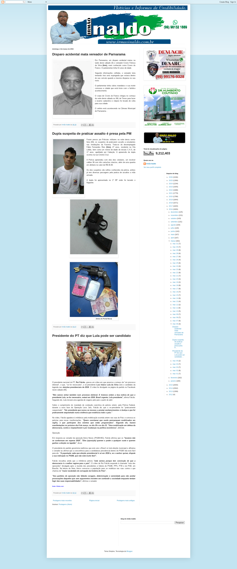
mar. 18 (176, 285)
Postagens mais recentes (62, 501)
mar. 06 (176, 324)
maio (173, 234)
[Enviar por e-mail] (82, 125)
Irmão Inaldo (151, 164)
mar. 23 (176, 269)
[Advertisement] (66, 531)
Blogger (129, 551)
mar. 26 (176, 260)
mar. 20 (176, 279)
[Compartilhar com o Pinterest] (92, 125)
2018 (171, 203)
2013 (171, 391)
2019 (171, 200)
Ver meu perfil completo (152, 167)
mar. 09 (176, 314)
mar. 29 (176, 250)
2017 (171, 206)
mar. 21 (176, 276)
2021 (171, 193)
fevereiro (174, 378)
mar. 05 (176, 361)
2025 (171, 180)
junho (173, 231)
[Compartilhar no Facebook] (90, 125)
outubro (174, 218)
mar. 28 (176, 253)
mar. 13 (176, 301)
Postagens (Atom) (65, 504)
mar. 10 (176, 311)
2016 (171, 209)
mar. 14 (176, 298)
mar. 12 (176, 305)
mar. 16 (176, 292)
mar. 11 (175, 308)
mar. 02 (176, 371)
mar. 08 (176, 317)
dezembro (175, 212)
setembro (174, 222)
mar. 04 (176, 364)
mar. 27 (176, 257)
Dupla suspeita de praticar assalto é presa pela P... (178, 344)
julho (173, 228)
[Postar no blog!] (85, 125)
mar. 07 (176, 321)
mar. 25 (176, 263)
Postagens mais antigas (126, 501)
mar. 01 (176, 374)
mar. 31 (176, 244)
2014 (171, 388)
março (173, 241)
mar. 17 (176, 289)
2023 (171, 187)
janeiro (173, 381)
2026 (171, 177)
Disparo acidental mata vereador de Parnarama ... (178, 332)
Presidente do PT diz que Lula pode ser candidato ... (178, 354)
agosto (173, 225)
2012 (171, 395)
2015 (171, 385)
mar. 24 (176, 266)
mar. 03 (176, 367)
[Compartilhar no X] (87, 125)
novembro (175, 215)
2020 (171, 196)
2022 (171, 190)
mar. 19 (176, 282)
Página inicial (94, 501)
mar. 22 (176, 273)
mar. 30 (176, 247)
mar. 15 (176, 295)
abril (172, 238)
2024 (171, 184)
